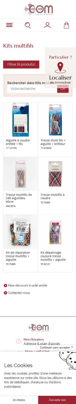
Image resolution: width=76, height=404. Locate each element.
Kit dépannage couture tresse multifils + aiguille (53, 256)
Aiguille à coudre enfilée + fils (18, 142)
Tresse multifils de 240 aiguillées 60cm (19, 198)
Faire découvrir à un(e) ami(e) (27, 285)
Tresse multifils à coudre (53, 196)
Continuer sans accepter (55, 347)
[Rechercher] (28, 25)
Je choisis (19, 399)
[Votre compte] (47, 25)
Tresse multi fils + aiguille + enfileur (53, 142)
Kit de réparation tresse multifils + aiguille (18, 256)
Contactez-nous (19, 292)
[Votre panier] (66, 25)
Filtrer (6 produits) (21, 64)
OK (62, 89)
